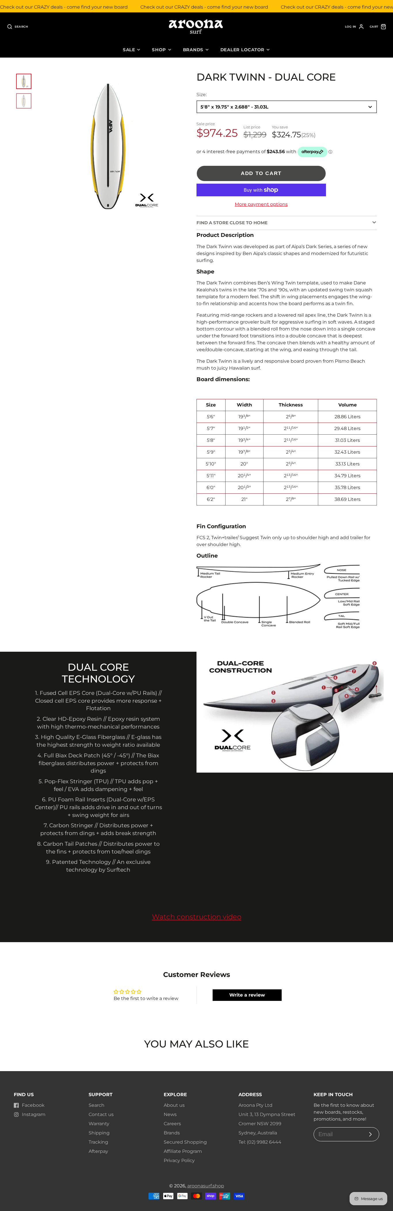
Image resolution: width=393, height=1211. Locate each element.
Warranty (99, 1123)
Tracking (98, 1142)
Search (96, 1105)
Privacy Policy (179, 1160)
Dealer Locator (242, 49)
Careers (172, 1123)
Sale (129, 49)
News (170, 1114)
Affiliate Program (183, 1151)
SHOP (159, 49)
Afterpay (98, 1151)
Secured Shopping (185, 1142)
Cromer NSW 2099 (260, 1123)
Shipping (99, 1133)
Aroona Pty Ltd (255, 1105)
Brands (193, 49)
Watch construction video (196, 916)
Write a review (247, 995)
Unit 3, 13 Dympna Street (267, 1114)
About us (174, 1105)
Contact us (101, 1114)
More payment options (261, 204)
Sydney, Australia (258, 1133)
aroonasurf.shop (205, 1186)
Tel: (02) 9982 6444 (260, 1142)
